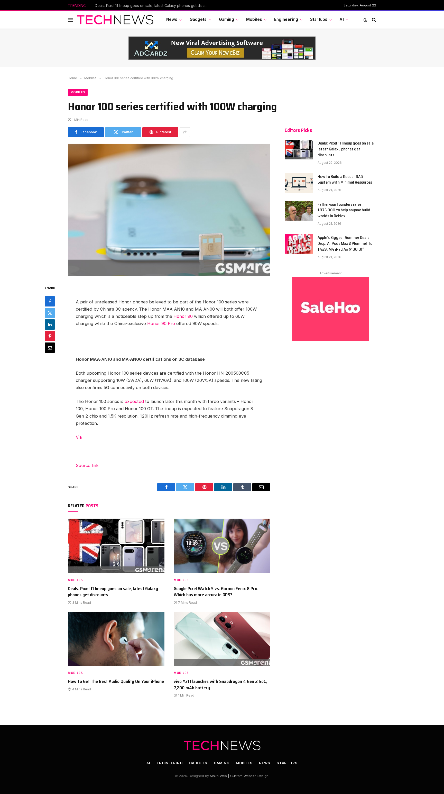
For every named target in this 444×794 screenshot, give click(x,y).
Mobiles (254, 19)
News (172, 19)
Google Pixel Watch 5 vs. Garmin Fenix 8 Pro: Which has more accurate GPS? (216, 591)
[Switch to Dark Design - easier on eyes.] (365, 20)
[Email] (50, 347)
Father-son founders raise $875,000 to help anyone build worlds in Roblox (344, 210)
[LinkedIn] (50, 324)
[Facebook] (50, 301)
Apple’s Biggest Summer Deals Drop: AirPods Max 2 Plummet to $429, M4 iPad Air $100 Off (345, 243)
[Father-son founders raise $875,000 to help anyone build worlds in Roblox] (299, 211)
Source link (87, 465)
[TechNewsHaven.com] (115, 19)
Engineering (286, 19)
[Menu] (70, 19)
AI (341, 19)
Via (79, 437)
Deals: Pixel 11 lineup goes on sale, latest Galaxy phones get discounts (113, 591)
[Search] (373, 19)
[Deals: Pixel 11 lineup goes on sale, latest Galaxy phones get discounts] (116, 546)
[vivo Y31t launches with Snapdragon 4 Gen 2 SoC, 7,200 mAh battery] (222, 639)
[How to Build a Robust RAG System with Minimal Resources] (299, 183)
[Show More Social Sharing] (185, 132)
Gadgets (198, 19)
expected (134, 401)
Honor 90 (183, 316)
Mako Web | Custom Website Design (239, 776)
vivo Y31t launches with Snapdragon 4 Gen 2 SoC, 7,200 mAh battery (220, 684)
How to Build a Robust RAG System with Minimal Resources (144, 5)
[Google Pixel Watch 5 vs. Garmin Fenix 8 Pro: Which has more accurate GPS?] (222, 546)
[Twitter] (50, 313)
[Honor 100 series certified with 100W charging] (169, 210)
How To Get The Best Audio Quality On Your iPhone (116, 681)
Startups (318, 19)
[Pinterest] (50, 336)
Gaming (226, 19)
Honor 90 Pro (161, 323)
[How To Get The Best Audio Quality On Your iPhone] (116, 639)
